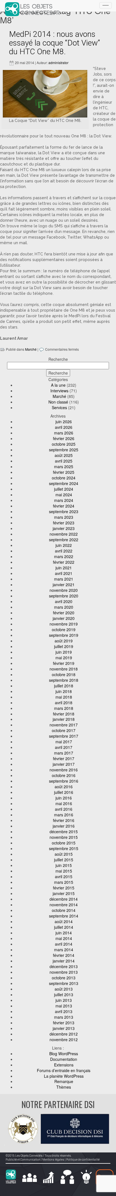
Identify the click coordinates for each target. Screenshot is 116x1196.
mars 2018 (63, 708)
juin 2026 (63, 421)
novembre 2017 (64, 725)
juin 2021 (63, 567)
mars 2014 (63, 949)
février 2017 (63, 758)
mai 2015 (63, 871)
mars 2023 (63, 517)
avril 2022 (63, 551)
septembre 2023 (63, 511)
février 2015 (63, 888)
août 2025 (64, 455)
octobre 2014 (63, 910)
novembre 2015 (64, 837)
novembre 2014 (64, 904)
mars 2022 (63, 556)
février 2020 (63, 612)
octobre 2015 (63, 843)
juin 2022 (63, 545)
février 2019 (63, 663)
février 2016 (63, 820)
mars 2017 (63, 753)
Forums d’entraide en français (63, 1070)
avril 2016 (63, 809)
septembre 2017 (63, 736)
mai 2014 (63, 938)
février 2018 (63, 714)
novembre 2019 (64, 624)
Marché (31, 349)
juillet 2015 (63, 859)
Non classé (58, 402)
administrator (58, 62)
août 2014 (64, 921)
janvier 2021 (64, 584)
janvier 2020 (64, 618)
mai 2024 (63, 494)
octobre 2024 (63, 478)
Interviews (59, 390)
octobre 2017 (63, 730)
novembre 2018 (64, 669)
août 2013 (64, 989)
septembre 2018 (63, 680)
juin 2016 (63, 798)
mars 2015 (63, 882)
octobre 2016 (63, 775)
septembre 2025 (63, 449)
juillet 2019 (63, 646)
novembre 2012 (64, 1039)
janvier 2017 (64, 764)
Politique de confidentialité (83, 1159)
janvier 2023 (64, 528)
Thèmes (63, 1087)
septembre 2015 (63, 848)
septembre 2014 (63, 916)
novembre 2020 (64, 590)
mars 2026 (63, 433)
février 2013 (63, 1022)
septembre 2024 (63, 483)
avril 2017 (63, 747)
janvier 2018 (64, 719)
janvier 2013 (64, 1028)
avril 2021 (63, 573)
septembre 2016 (63, 781)
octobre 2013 (63, 977)
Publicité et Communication (23, 1159)
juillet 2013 (63, 994)
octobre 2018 (63, 674)
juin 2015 (63, 865)
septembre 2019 (63, 635)
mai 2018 (63, 697)
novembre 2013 (64, 972)
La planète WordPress (64, 1076)
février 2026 (63, 438)
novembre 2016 (64, 770)
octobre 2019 (63, 629)
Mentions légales (53, 1159)
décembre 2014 (64, 899)
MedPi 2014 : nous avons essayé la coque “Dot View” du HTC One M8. (54, 43)
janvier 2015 (64, 893)
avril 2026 (63, 427)
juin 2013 (63, 1000)
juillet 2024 (63, 489)
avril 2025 (63, 461)
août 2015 (64, 854)
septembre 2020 (63, 596)
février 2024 (63, 506)
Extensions (63, 1065)
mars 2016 (63, 814)
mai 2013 (63, 1006)
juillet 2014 (63, 927)
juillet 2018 (63, 685)
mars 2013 (63, 1017)
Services (59, 407)
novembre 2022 (64, 534)
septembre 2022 (63, 539)
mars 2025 (63, 466)
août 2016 (64, 786)
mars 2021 (63, 579)
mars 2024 (63, 500)
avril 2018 (63, 702)
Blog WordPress (63, 1053)
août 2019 (64, 641)
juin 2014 (63, 932)
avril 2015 (63, 876)
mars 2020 (63, 607)
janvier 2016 (64, 826)
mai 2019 (63, 657)
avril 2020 (63, 601)
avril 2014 (63, 944)
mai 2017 (63, 741)
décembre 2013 (64, 966)
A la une (58, 385)
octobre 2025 (63, 444)
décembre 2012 (64, 1034)
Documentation (63, 1059)
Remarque (63, 1081)
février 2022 (63, 562)
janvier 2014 (64, 961)
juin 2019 (63, 652)
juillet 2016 (63, 792)
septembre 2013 (63, 983)
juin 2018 (63, 691)
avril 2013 (63, 1011)
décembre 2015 (64, 831)
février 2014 (63, 955)
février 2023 (63, 522)
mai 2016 (63, 803)
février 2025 (63, 472)
